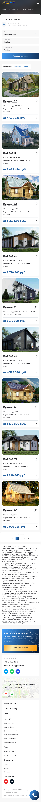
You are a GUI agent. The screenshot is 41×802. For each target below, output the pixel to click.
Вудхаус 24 (10, 255)
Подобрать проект (20, 56)
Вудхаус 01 (10, 407)
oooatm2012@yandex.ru (14, 666)
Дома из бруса (9, 723)
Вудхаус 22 (10, 101)
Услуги (7, 747)
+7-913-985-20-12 (11, 662)
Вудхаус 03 (10, 458)
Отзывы (6, 768)
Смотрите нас (10, 776)
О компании (9, 760)
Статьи (7, 714)
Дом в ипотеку (10, 709)
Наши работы (10, 703)
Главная (4, 9)
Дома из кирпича (10, 738)
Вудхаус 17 (10, 307)
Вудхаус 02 (10, 204)
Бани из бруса (9, 727)
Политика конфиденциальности (15, 795)
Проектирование (10, 751)
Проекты (15, 9)
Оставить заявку (21, 648)
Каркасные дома (10, 742)
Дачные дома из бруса (12, 731)
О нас (6, 764)
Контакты (7, 772)
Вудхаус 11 (9, 152)
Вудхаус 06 (10, 510)
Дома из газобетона (11, 735)
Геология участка (10, 755)
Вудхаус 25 (10, 355)
